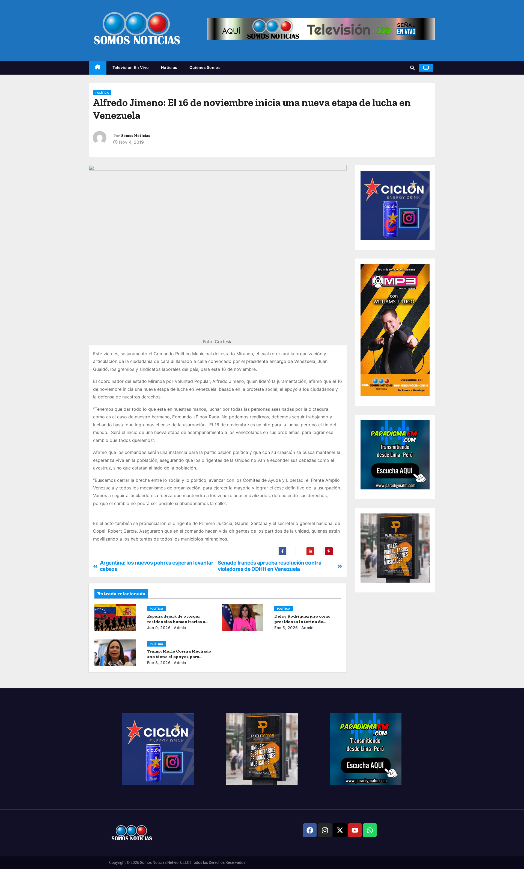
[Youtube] (355, 830)
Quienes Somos (205, 67)
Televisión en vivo (130, 67)
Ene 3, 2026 (159, 662)
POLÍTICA (102, 92)
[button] (412, 68)
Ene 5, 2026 (286, 627)
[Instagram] (325, 830)
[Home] (97, 68)
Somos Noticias (135, 135)
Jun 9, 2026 (159, 627)
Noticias (169, 67)
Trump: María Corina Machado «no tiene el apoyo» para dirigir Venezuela (179, 656)
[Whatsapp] (370, 830)
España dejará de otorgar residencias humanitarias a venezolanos (176, 621)
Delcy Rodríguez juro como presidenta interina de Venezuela (302, 621)
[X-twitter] (340, 830)
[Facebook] (310, 830)
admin (179, 627)
